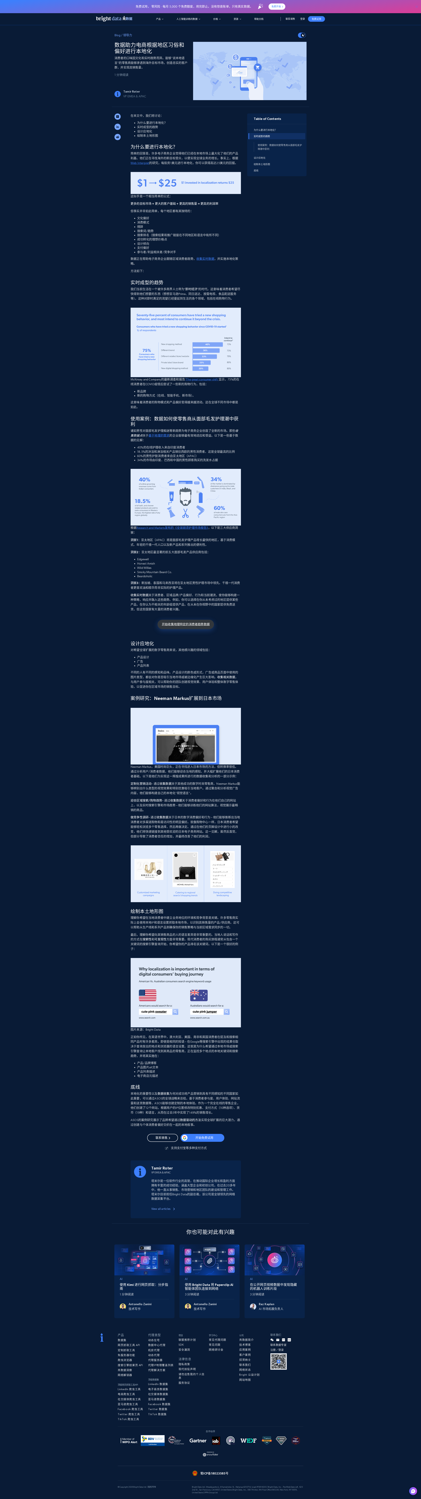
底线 (256, 170)
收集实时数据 (205, 259)
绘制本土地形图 (262, 164)
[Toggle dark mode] (302, 35)
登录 (302, 18)
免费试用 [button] (316, 19)
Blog (117, 35)
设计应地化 (259, 157)
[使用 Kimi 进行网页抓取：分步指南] (144, 1259)
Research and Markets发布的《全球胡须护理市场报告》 (172, 527)
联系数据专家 (278, 1344)
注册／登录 (277, 1349)
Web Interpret (140, 163)
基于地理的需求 (159, 435)
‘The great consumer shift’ (202, 379)
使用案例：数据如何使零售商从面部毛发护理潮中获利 (280, 147)
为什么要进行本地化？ (265, 130)
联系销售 (290, 18)
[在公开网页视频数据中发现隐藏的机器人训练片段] (275, 1259)
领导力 (127, 35)
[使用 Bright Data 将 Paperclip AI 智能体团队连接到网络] (209, 1259)
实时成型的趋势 (262, 136)
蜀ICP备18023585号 (214, 1473)
